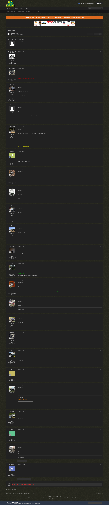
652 (12, 474)
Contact (26, 8)
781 (12, 161)
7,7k (12, 289)
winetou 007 (12, 464)
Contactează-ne (58, 496)
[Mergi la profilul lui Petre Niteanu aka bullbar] (12, 56)
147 (12, 256)
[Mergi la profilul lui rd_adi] (12, 449)
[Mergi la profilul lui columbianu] (12, 250)
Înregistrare (99, 3)
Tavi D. (12, 350)
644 (12, 421)
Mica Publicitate (15, 8)
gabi (12, 315)
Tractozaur (12, 385)
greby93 (12, 299)
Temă (53, 496)
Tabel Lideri (28, 11)
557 (12, 454)
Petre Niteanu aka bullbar (12, 52)
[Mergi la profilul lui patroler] (12, 209)
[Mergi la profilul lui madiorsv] (12, 336)
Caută (38, 11)
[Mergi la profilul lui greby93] (12, 303)
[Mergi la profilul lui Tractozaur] (12, 389)
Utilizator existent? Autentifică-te (88, 3)
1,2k (12, 273)
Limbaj (49, 496)
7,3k (12, 178)
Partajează (90, 33)
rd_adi (12, 445)
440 (12, 197)
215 (12, 308)
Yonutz (12, 280)
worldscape (12, 126)
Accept (95, 502)
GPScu (12, 225)
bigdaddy (12, 411)
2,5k (12, 62)
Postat (21, 39)
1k (12, 94)
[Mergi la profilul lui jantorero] (12, 155)
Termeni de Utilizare (36, 503)
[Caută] (101, 8)
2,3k (12, 136)
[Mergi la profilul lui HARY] (12, 433)
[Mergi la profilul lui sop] (12, 192)
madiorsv (12, 332)
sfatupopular (12, 68)
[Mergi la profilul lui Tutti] (12, 373)
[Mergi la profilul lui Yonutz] (12, 284)
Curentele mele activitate (10, 11)
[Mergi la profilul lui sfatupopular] (12, 72)
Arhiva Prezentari (20, 34)
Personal (33, 11)
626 (12, 342)
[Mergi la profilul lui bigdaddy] (12, 415)
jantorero (12, 151)
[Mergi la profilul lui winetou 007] (12, 468)
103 (12, 379)
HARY (12, 429)
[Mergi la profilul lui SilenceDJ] (12, 88)
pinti (12, 263)
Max (12, 169)
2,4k (12, 394)
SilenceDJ (12, 85)
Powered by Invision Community (54, 498)
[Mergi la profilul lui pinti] (12, 267)
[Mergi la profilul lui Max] (12, 173)
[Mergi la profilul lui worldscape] (12, 130)
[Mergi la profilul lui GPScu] (12, 229)
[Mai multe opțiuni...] (101, 39)
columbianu (12, 246)
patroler (12, 205)
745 (12, 439)
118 (12, 78)
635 (12, 325)
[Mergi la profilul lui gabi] (12, 319)
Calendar (21, 8)
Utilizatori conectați (21, 11)
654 (12, 215)
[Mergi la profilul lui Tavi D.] (12, 354)
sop (12, 188)
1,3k (12, 235)
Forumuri (9, 8)
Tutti (12, 369)
